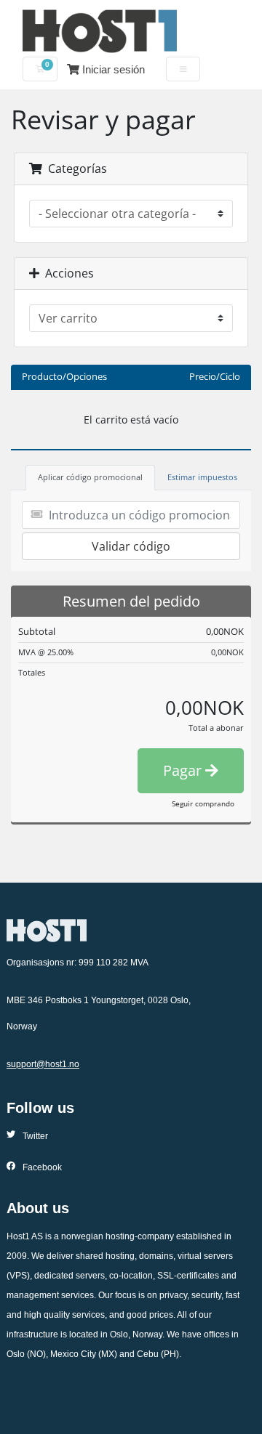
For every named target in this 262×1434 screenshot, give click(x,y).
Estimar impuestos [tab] (202, 476)
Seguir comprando (203, 803)
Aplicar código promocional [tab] (90, 476)
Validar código (131, 546)
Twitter (35, 1136)
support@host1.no (43, 1064)
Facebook (42, 1167)
